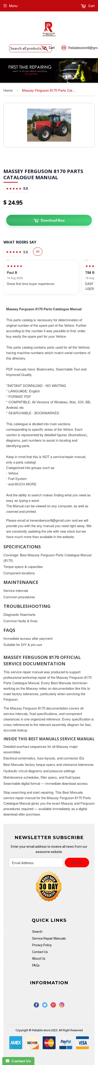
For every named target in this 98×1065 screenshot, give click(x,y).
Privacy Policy (42, 945)
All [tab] (37, 251)
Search (37, 931)
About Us (38, 958)
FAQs (36, 965)
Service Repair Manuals (49, 938)
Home (8, 90)
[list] (49, 277)
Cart (91, 5)
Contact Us (40, 952)
